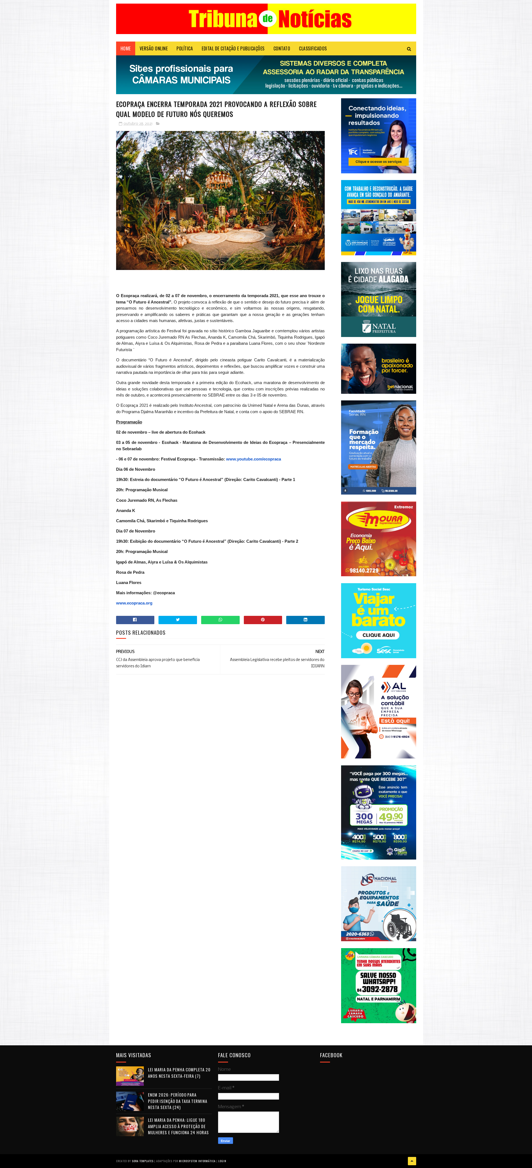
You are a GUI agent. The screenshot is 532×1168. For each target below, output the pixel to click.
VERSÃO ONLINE (154, 48)
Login (222, 1161)
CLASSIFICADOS (313, 48)
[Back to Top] (412, 1161)
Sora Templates (143, 1161)
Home (126, 48)
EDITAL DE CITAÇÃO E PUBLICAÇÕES (233, 48)
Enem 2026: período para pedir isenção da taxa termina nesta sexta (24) (177, 1101)
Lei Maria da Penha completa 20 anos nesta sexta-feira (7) (179, 1072)
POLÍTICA (185, 48)
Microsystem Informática (197, 1161)
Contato (281, 48)
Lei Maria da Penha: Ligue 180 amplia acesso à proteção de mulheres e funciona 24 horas (178, 1126)
